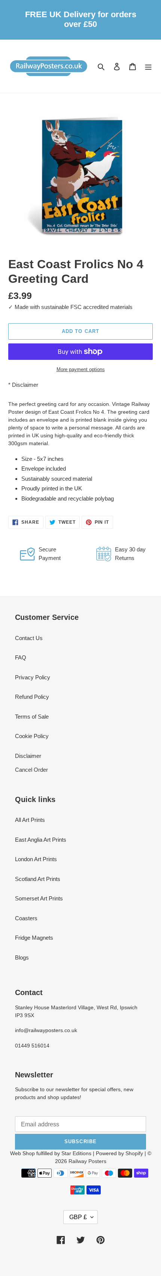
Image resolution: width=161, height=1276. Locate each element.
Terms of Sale (32, 716)
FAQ (20, 657)
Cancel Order (31, 769)
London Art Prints (36, 859)
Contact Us (29, 638)
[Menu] (148, 66)
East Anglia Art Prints (40, 839)
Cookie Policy (32, 736)
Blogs (22, 957)
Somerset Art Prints (39, 898)
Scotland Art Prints (37, 879)
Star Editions (76, 1153)
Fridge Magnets (34, 937)
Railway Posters (87, 1161)
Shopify (134, 1153)
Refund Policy (32, 697)
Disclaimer (25, 385)
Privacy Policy (32, 677)
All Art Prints (30, 820)
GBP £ (78, 1217)
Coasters (26, 918)
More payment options (81, 369)
